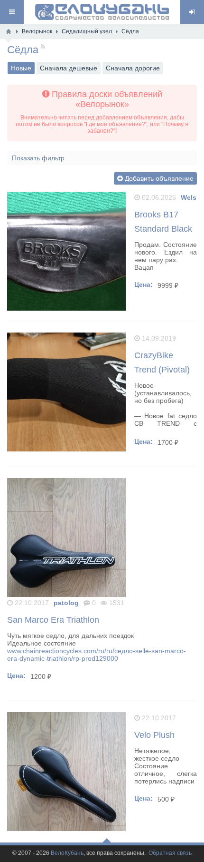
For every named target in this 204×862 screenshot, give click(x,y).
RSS (35, 47)
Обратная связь (170, 853)
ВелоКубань (67, 853)
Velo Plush (154, 735)
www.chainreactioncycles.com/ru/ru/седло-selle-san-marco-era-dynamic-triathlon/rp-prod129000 (96, 654)
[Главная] (8, 31)
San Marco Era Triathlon (53, 620)
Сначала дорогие (133, 68)
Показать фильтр (38, 158)
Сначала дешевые (68, 68)
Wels (188, 197)
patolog (66, 603)
